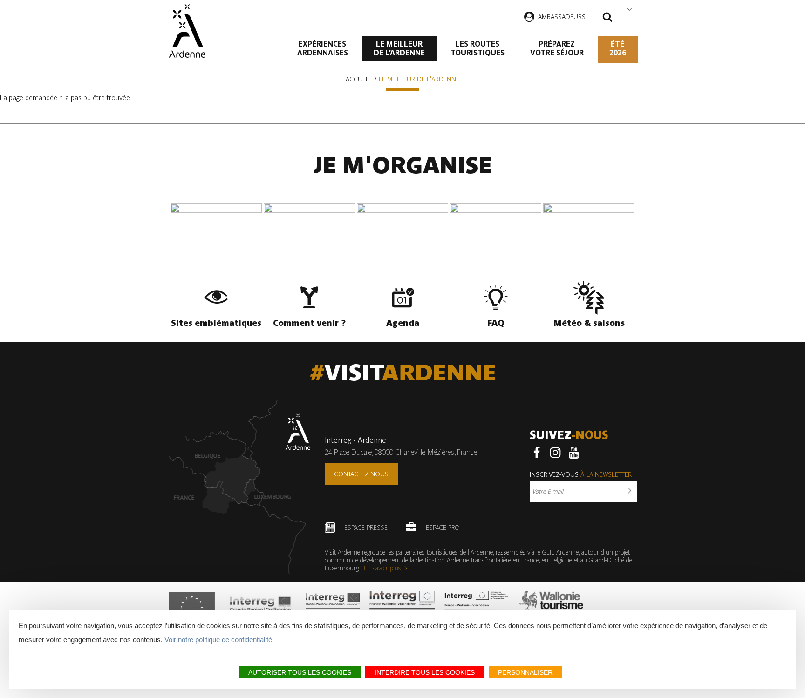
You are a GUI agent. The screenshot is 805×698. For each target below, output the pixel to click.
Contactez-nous (361, 474)
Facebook (537, 452)
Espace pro (442, 527)
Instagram (555, 452)
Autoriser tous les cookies (299, 672)
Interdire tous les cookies (425, 672)
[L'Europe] (192, 607)
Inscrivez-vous (581, 474)
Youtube (574, 452)
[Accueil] (187, 31)
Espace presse (366, 527)
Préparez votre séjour (557, 48)
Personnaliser (525, 672)
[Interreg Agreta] (260, 607)
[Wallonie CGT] (551, 607)
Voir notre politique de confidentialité (218, 640)
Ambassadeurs (562, 16)
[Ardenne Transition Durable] (477, 607)
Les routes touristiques (477, 48)
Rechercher (607, 18)
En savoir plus (382, 568)
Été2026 (617, 48)
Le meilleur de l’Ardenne (399, 48)
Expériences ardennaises (322, 48)
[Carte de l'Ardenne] (240, 487)
